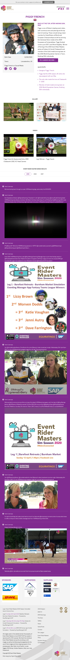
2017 (42, 174)
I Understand (48, 2)
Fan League (41, 632)
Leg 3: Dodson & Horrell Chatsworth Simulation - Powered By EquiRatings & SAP (16, 623)
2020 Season (41, 609)
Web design (6, 656)
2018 (35, 174)
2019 (27, 174)
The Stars (40, 618)
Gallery (39, 620)
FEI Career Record (47, 60)
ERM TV (40, 612)
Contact (40, 629)
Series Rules (41, 626)
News (39, 623)
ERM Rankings (42, 615)
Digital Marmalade (16, 656)
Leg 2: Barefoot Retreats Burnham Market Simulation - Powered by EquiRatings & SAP (16, 616)
